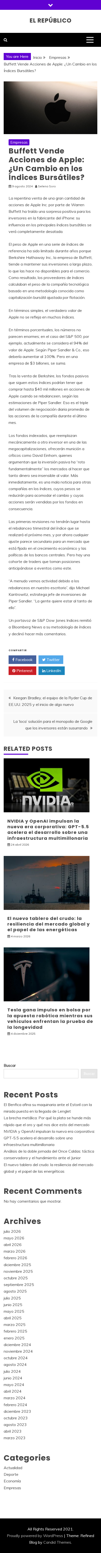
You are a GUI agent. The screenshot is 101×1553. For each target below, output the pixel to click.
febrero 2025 (15, 1331)
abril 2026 (13, 1244)
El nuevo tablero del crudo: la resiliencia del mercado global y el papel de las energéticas (48, 924)
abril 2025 (13, 1317)
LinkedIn (53, 670)
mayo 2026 (14, 1237)
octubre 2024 (16, 1357)
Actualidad (13, 1467)
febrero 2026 (15, 1257)
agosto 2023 (15, 1424)
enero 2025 (14, 1338)
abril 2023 (13, 1431)
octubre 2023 (16, 1417)
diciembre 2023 (17, 1411)
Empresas (19, 142)
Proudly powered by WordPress (35, 1535)
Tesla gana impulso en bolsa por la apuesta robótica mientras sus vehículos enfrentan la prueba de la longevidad (50, 1018)
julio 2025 (12, 1298)
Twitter (53, 659)
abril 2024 (13, 1391)
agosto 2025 (15, 1291)
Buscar (10, 1065)
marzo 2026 (14, 1251)
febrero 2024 (15, 1404)
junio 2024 (13, 1377)
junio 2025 (13, 1304)
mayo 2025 (14, 1311)
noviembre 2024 (18, 1351)
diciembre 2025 (17, 1264)
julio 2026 (12, 1231)
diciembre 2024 (17, 1344)
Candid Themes (57, 1542)
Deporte (11, 1474)
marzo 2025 (14, 1324)
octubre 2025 (16, 1277)
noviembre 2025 (18, 1271)
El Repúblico (51, 20)
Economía (12, 1480)
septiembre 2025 (19, 1284)
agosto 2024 (15, 1364)
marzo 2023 (14, 1437)
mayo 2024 (14, 1384)
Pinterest (24, 670)
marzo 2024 (14, 1397)
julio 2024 (12, 1371)
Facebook (23, 659)
